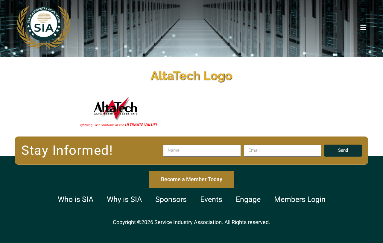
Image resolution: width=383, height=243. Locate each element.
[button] (363, 27)
